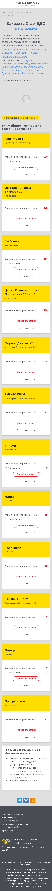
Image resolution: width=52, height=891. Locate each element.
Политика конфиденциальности (16, 824)
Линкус (10, 650)
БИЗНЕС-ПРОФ (15, 394)
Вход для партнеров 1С (12, 814)
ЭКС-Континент (16, 599)
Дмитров (18, 49)
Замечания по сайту (11, 827)
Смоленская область (12, 70)
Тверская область (33, 70)
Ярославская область (32, 73)
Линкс (9, 497)
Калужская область (12, 66)
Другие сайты (8, 830)
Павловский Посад (36, 49)
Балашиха (7, 52)
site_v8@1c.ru (25, 843)
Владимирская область (37, 63)
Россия (23, 60)
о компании (39, 869)
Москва (6, 49)
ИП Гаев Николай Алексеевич (18, 190)
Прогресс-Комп (16, 701)
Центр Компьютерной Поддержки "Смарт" (21, 292)
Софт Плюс (13, 548)
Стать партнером (10, 820)
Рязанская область (32, 66)
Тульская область (11, 73)
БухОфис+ (12, 241)
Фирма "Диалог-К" (19, 343)
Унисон (10, 445)
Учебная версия (9, 817)
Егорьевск (21, 52)
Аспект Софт (14, 139)
